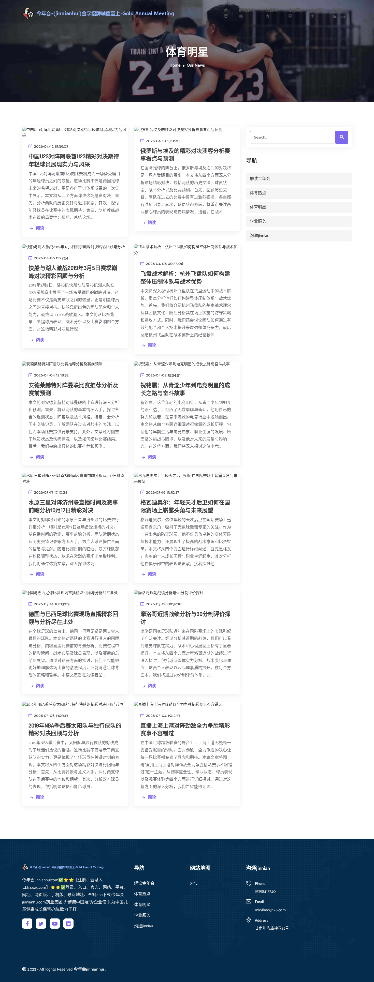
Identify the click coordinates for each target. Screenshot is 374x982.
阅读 (40, 228)
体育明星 (294, 14)
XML (193, 884)
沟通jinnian (339, 14)
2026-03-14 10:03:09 (51, 604)
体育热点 (271, 14)
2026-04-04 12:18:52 (51, 375)
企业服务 (317, 14)
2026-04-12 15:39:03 (50, 146)
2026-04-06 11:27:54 (50, 258)
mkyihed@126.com (270, 910)
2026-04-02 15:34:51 (163, 375)
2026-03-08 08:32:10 (163, 604)
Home (175, 65)
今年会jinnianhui (89, 969)
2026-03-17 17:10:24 (50, 492)
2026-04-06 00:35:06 (164, 263)
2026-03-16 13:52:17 (162, 492)
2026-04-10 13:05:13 (162, 141)
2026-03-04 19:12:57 (162, 715)
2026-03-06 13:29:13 (50, 715)
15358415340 (265, 891)
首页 (226, 14)
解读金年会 (247, 14)
